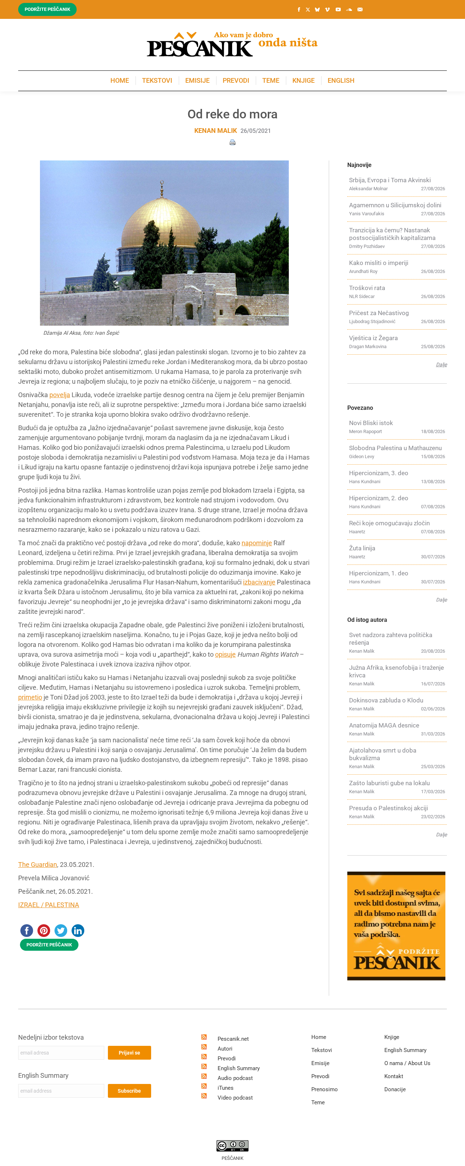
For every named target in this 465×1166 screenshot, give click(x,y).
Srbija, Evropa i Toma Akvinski (390, 180)
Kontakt (393, 1076)
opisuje (225, 654)
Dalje (441, 364)
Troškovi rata (367, 288)
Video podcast (235, 1097)
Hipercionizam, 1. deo (378, 573)
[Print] (232, 142)
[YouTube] (338, 9)
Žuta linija (362, 548)
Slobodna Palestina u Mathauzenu (395, 448)
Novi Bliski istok (371, 423)
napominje (257, 543)
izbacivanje (259, 582)
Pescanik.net (233, 1039)
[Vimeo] (327, 9)
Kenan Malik (215, 130)
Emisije (320, 1063)
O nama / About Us (407, 1063)
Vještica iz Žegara (373, 338)
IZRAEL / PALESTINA (48, 905)
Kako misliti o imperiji (378, 262)
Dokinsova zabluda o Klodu (386, 700)
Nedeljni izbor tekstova (51, 1037)
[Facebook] (299, 9)
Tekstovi (321, 1050)
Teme (318, 1102)
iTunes (226, 1088)
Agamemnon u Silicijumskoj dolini (395, 205)
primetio (30, 697)
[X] (307, 10)
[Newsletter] (360, 9)
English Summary (43, 1075)
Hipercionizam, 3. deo (378, 473)
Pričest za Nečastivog (379, 313)
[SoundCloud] (349, 9)
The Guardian (37, 864)
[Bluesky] (317, 10)
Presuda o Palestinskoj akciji (388, 808)
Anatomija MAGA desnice (384, 725)
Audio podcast (235, 1078)
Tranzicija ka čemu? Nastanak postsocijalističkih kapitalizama (392, 234)
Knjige (391, 1037)
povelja (59, 395)
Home (318, 1037)
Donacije (395, 1089)
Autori (225, 1048)
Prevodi (227, 1058)
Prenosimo (324, 1089)
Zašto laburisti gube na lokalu (389, 783)
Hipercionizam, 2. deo (378, 498)
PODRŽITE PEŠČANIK (49, 944)
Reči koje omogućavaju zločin (389, 523)
